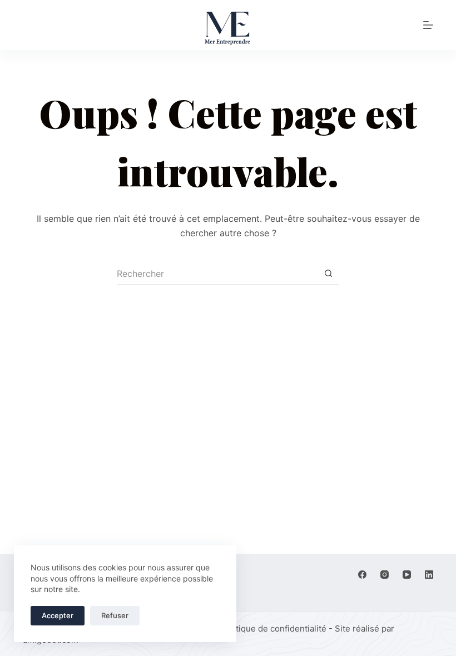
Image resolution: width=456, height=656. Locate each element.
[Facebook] (362, 574)
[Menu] (428, 25)
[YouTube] (407, 574)
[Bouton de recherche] (328, 274)
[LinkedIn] (429, 574)
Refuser (114, 615)
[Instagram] (384, 574)
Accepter (57, 615)
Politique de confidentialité (273, 628)
